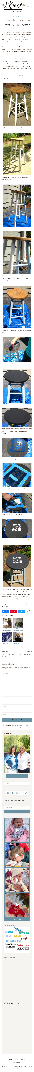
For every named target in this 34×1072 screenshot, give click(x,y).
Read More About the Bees (17, 776)
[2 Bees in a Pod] (14, 6)
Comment (6, 673)
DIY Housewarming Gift (25, 653)
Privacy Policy (13, 1059)
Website (5, 714)
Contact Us (17, 1062)
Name (5, 698)
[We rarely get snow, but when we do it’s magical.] (17, 830)
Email (4, 706)
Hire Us (23, 1059)
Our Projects (17, 16)
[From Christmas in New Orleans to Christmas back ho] (17, 880)
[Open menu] (27, 6)
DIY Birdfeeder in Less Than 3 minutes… (8, 654)
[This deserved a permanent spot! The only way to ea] (17, 855)
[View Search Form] (31, 7)
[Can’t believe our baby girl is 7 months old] (17, 905)
